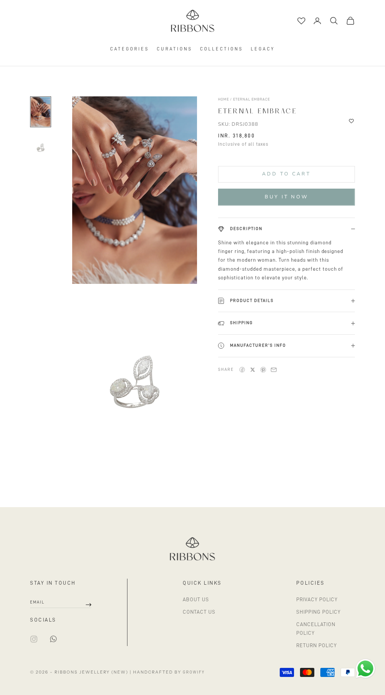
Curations (174, 49)
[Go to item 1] (40, 111)
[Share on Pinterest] (263, 370)
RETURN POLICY (316, 645)
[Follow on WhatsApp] (53, 639)
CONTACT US (199, 611)
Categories (129, 49)
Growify (194, 672)
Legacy (263, 49)
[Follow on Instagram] (34, 639)
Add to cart (286, 174)
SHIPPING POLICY (318, 611)
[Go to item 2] (40, 148)
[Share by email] (274, 370)
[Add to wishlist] (351, 121)
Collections (221, 49)
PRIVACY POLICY (317, 599)
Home (224, 99)
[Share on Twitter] (253, 370)
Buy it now (286, 197)
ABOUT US (196, 599)
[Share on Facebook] (242, 370)
